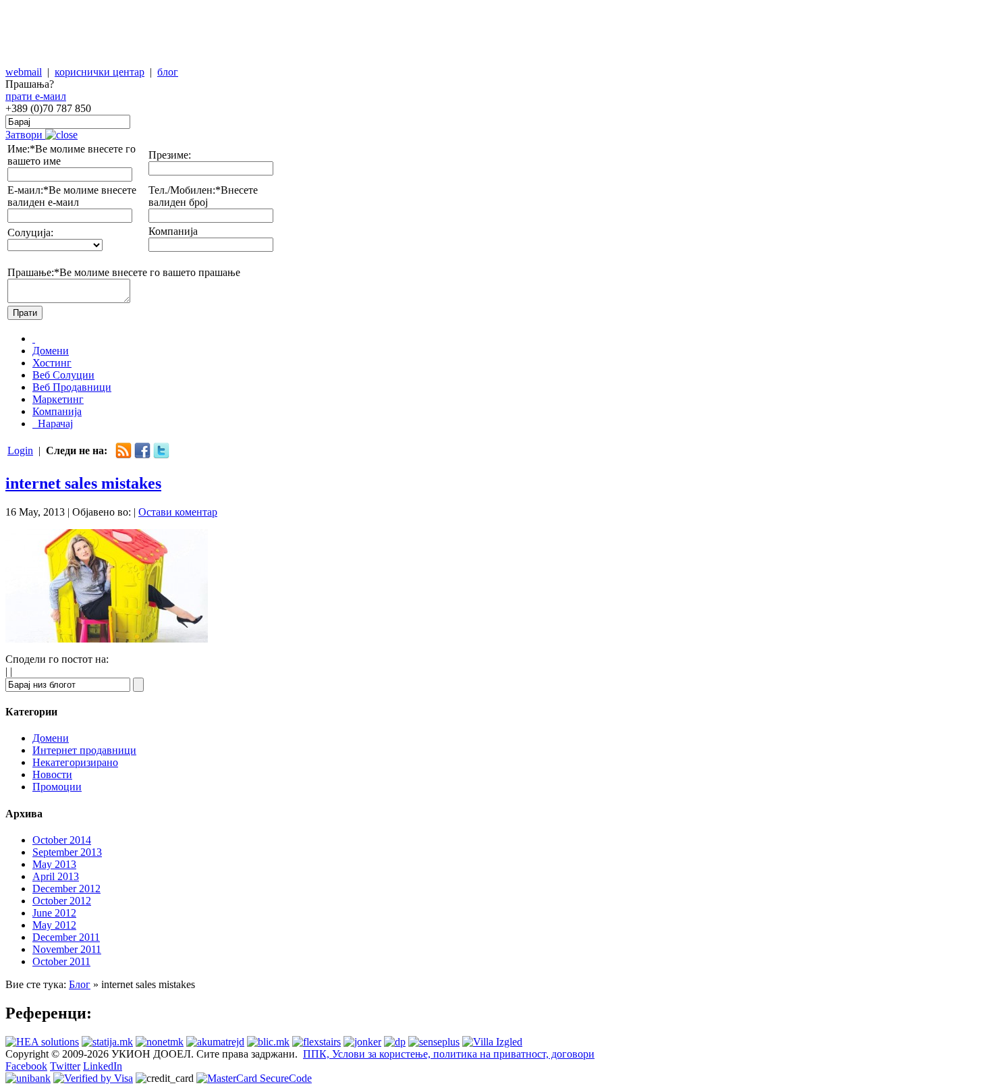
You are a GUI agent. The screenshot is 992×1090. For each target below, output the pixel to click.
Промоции (57, 786)
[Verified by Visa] (93, 1078)
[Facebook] (142, 455)
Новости (52, 774)
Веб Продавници (71, 387)
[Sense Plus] (434, 1041)
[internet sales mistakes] (106, 639)
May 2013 (54, 864)
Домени (50, 350)
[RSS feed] (123, 455)
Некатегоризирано (75, 762)
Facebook (26, 1066)
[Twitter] (161, 455)
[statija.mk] (107, 1041)
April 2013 (55, 876)
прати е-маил (35, 96)
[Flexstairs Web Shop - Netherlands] (316, 1041)
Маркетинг (58, 399)
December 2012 (66, 888)
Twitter (65, 1066)
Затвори (25, 134)
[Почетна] (33, 338)
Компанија (173, 231)
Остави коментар (177, 512)
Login (20, 450)
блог (167, 72)
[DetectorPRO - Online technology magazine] (395, 1041)
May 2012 (54, 925)
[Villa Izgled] (492, 1041)
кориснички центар (99, 72)
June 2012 (54, 913)
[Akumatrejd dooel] (215, 1041)
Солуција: (30, 232)
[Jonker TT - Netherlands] (362, 1041)
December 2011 (66, 937)
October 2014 (61, 840)
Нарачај (54, 423)
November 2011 (66, 949)
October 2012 (61, 900)
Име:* (21, 149)
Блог (79, 984)
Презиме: (169, 155)
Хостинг (52, 363)
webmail (23, 72)
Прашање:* (33, 272)
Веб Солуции (63, 375)
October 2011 (61, 961)
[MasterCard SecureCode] (254, 1078)
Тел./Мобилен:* (184, 190)
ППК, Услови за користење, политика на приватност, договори (449, 1054)
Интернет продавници (84, 750)
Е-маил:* (28, 190)
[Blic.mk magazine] (268, 1041)
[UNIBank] (28, 1078)
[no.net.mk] (160, 1041)
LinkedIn (102, 1066)
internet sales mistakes (83, 483)
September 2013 (67, 852)
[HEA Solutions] (42, 1041)
